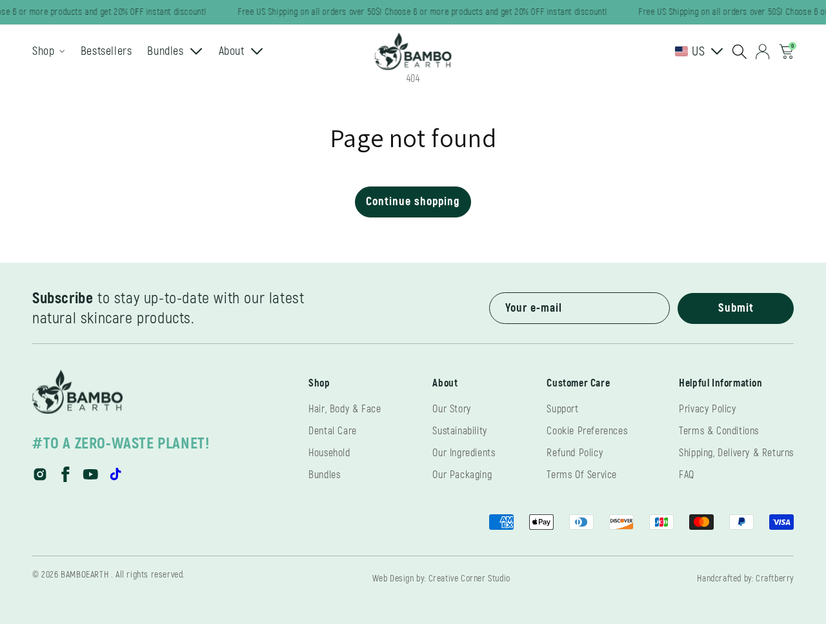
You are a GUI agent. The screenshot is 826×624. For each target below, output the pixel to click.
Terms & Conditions (719, 431)
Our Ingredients (463, 453)
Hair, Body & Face (344, 409)
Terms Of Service (582, 474)
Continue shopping (413, 201)
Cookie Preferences (587, 431)
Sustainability (459, 431)
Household (329, 453)
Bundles (324, 474)
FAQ (686, 474)
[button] (739, 51)
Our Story (451, 409)
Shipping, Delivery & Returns (736, 453)
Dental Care (332, 431)
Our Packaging (462, 474)
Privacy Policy (707, 409)
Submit (736, 308)
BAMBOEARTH (84, 574)
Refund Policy (575, 453)
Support (562, 409)
